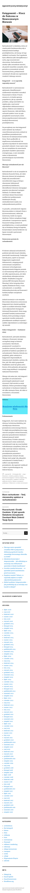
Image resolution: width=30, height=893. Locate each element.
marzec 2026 (8, 616)
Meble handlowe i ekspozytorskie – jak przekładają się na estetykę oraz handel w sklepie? (16, 584)
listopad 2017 (8, 786)
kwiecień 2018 (8, 779)
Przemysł (7, 842)
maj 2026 (7, 612)
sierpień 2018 (8, 772)
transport (7, 851)
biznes (6, 830)
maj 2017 (7, 798)
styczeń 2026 (8, 621)
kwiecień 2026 (9, 614)
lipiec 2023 (7, 679)
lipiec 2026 (7, 609)
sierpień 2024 (8, 654)
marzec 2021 (8, 733)
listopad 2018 (8, 770)
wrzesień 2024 (9, 651)
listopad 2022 (8, 689)
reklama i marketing (11, 844)
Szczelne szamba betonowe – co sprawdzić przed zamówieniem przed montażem (14, 570)
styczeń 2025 (8, 642)
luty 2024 (7, 668)
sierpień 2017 (8, 791)
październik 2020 (10, 742)
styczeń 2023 (8, 686)
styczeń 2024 (8, 670)
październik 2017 (9, 789)
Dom (5, 833)
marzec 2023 (8, 684)
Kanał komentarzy (10, 879)
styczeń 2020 (8, 754)
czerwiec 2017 (8, 796)
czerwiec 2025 (8, 633)
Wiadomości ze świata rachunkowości (18, 483)
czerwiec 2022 (8, 700)
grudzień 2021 (8, 714)
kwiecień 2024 (9, 663)
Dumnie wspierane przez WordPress (12, 890)
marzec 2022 (8, 707)
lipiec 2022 (7, 698)
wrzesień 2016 (8, 810)
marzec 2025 (8, 640)
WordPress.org (9, 881)
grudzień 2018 (8, 768)
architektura (8, 826)
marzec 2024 (8, 665)
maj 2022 (7, 703)
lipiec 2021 (7, 723)
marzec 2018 (8, 782)
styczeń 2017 (8, 803)
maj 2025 (7, 635)
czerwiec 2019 (8, 763)
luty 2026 (7, 619)
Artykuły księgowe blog (21, 477)
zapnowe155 (8, 474)
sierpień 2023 (8, 677)
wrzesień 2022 (9, 693)
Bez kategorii (8, 828)
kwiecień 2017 (8, 800)
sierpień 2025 (8, 628)
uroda (6, 854)
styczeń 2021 (8, 737)
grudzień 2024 (9, 644)
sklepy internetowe (10, 849)
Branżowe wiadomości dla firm (15, 407)
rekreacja (7, 847)
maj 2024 (7, 661)
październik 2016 (9, 807)
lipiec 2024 (7, 656)
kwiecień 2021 (8, 730)
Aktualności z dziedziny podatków (10, 476)
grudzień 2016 (8, 805)
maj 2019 (7, 765)
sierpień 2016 (8, 812)
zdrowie (6, 861)
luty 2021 (7, 735)
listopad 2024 (8, 647)
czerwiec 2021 (8, 726)
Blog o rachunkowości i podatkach (10, 479)
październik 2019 (9, 758)
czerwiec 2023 (8, 682)
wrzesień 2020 (9, 744)
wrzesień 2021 (8, 719)
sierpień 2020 (8, 747)
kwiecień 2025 (9, 637)
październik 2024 (10, 649)
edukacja (7, 835)
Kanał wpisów (8, 877)
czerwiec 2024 (8, 658)
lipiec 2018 (7, 775)
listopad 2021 (8, 717)
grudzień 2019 (8, 756)
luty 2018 (7, 784)
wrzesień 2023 (9, 675)
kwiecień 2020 (9, 751)
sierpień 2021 (8, 721)
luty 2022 (7, 710)
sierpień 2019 (8, 761)
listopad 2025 (8, 626)
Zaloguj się (7, 874)
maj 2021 (7, 728)
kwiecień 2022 (9, 705)
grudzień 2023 (9, 672)
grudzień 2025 (9, 623)
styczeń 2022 (8, 712)
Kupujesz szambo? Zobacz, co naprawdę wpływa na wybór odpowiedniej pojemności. (14, 577)
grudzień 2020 (9, 740)
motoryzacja (8, 840)
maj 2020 (7, 749)
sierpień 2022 (8, 696)
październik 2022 (10, 691)
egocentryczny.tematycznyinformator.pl (13, 888)
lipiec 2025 (7, 630)
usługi (23, 474)
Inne (5, 837)
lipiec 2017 (7, 793)
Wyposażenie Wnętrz (11, 858)
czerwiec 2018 (8, 777)
